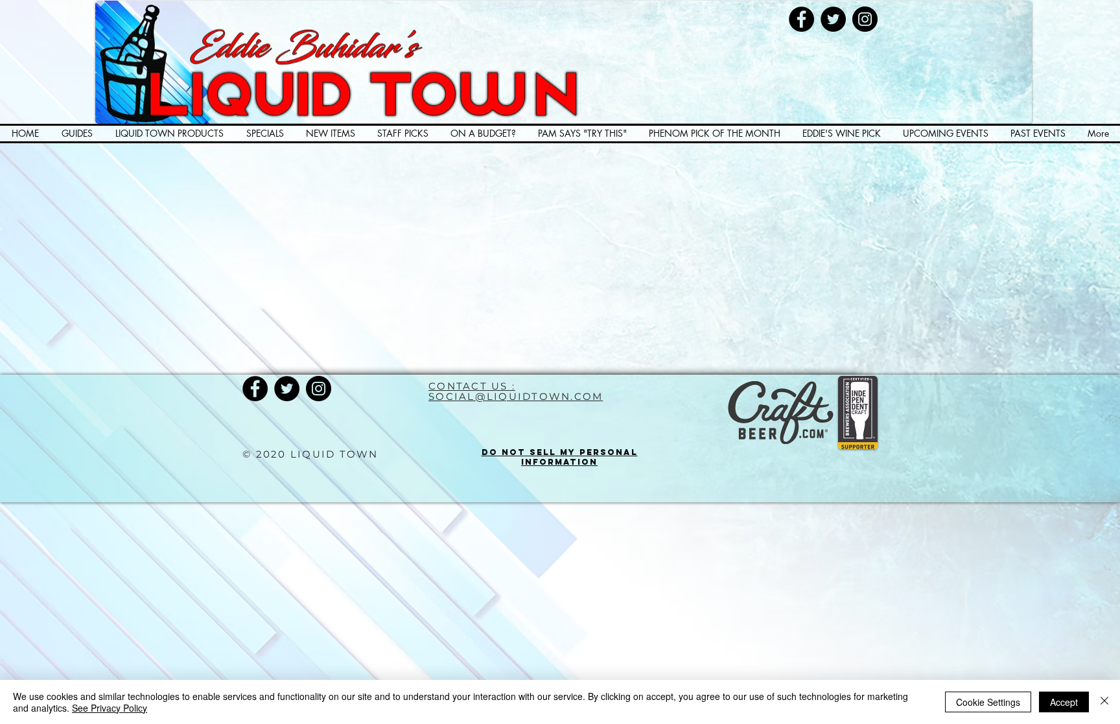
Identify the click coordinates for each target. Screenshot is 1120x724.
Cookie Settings (988, 701)
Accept (1064, 701)
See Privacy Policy (109, 707)
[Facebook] (801, 19)
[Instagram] (865, 19)
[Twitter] (833, 19)
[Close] (1104, 702)
